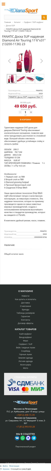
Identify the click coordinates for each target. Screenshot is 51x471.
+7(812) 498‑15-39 (26, 414)
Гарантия (25, 316)
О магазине (25, 306)
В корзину (25, 119)
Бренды (25, 309)
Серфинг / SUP (25, 344)
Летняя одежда (25, 361)
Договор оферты (25, 323)
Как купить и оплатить (25, 299)
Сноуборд (25, 351)
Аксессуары (25, 364)
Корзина (6, 469)
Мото (25, 368)
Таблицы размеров (26, 313)
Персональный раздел (26, 446)
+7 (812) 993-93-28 (25, 426)
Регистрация (14, 466)
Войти (5, 466)
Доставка (25, 302)
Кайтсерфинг (25, 334)
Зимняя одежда (25, 357)
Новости (25, 296)
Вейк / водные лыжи (25, 347)
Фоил (25, 340)
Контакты (25, 319)
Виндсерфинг (25, 337)
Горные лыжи (25, 354)
